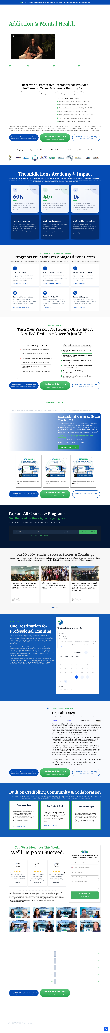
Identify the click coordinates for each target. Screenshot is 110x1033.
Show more (63, 646)
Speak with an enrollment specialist (28, 535)
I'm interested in (63, 42)
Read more (18, 882)
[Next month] (86, 652)
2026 (79, 652)
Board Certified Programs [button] (86, 9)
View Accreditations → (19, 826)
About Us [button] (29, 9)
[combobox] (71, 689)
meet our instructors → (51, 825)
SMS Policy (31, 1023)
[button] (78, 640)
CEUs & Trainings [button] (71, 9)
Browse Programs (88, 531)
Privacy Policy (23, 1023)
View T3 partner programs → (83, 825)
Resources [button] (100, 9)
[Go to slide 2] (54, 607)
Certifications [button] (40, 9)
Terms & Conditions (13, 1023)
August (76, 652)
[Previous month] (69, 652)
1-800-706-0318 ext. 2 (76, 53)
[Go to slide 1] (53, 607)
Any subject (66, 531)
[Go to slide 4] (57, 607)
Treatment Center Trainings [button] (55, 9)
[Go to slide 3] (56, 607)
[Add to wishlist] (65, 458)
